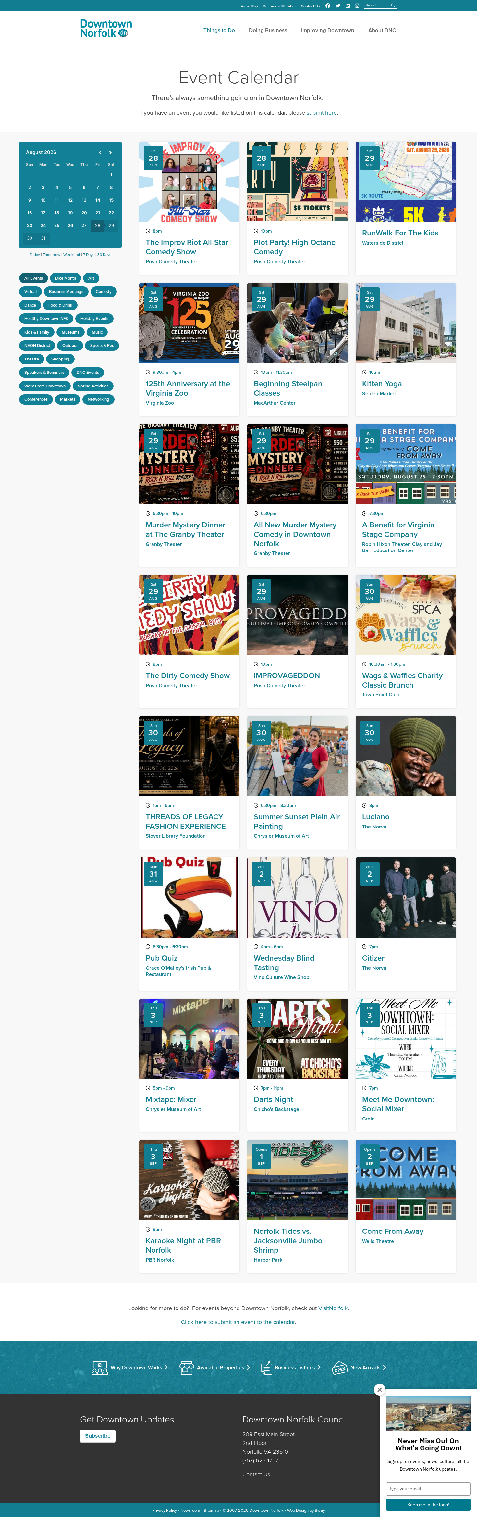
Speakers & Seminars (44, 372)
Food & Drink (60, 305)
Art (91, 278)
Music (97, 332)
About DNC (382, 30)
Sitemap (211, 1510)
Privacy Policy (164, 1510)
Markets (67, 399)
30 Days (104, 254)
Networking (98, 399)
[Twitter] (338, 5)
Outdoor (70, 345)
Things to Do (219, 30)
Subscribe (98, 1436)
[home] (106, 29)
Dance (30, 305)
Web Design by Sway (306, 1510)
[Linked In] (348, 5)
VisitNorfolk (333, 1308)
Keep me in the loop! (428, 1505)
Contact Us (310, 6)
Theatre (31, 359)
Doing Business (268, 30)
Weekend (71, 254)
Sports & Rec (102, 345)
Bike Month (65, 278)
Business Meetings (66, 291)
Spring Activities (93, 386)
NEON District (37, 345)
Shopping (60, 359)
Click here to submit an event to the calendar (238, 1322)
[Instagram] (357, 5)
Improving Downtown (327, 30)
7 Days (88, 254)
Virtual (30, 291)
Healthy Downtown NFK (46, 318)
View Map (249, 6)
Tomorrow (51, 254)
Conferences (36, 399)
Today (35, 254)
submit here (322, 112)
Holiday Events (94, 318)
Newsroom (190, 1510)
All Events (33, 278)
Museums (71, 332)
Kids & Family (36, 332)
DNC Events (88, 372)
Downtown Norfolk (267, 1510)
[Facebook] (327, 5)
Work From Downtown (45, 386)
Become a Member (279, 6)
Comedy (104, 291)
